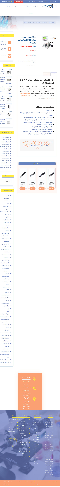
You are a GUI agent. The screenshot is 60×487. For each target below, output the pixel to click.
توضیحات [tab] (54, 74)
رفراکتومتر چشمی (5, 244)
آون (8, 308)
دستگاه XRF (6, 201)
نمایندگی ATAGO (30, 65)
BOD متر (7, 290)
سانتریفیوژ (7, 292)
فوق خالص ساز (6, 343)
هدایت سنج (6, 241)
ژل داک (7, 284)
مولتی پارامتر (6, 198)
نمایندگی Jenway (5, 156)
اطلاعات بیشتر (50, 188)
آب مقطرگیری (6, 279)
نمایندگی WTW (6, 139)
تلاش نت (37, 484)
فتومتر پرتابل (6, 271)
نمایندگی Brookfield (4, 146)
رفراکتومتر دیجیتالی (5, 265)
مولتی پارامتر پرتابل (5, 352)
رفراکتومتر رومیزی (30, 61)
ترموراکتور (7, 273)
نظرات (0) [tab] (47, 74)
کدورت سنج (6, 257)
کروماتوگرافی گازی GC (4, 317)
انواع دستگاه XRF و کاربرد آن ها (35, 445)
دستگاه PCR (6, 252)
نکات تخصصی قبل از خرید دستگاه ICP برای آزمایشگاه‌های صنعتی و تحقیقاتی (35, 428)
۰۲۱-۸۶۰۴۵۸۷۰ (26, 395)
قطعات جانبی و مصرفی (4, 298)
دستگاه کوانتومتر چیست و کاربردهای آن (35, 451)
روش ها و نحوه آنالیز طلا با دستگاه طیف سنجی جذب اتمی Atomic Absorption (35, 460)
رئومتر (8, 204)
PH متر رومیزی (6, 206)
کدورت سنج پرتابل (5, 233)
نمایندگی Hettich (5, 153)
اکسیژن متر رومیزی (5, 255)
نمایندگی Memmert (5, 163)
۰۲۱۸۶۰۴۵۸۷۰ (49, 98)
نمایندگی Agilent (5, 144)
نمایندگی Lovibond (5, 165)
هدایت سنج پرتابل (5, 303)
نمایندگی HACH (6, 137)
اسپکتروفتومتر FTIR (5, 338)
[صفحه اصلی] (53, 22)
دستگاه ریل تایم (5, 268)
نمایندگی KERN (6, 151)
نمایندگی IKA (6, 149)
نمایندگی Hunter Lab (4, 167)
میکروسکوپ (6, 330)
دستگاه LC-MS (6, 220)
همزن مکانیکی (6, 341)
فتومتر (8, 225)
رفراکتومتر (24, 61)
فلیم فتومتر (7, 214)
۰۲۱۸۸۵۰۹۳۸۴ (25, 96)
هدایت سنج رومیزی (5, 319)
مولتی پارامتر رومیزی (5, 335)
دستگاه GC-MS (6, 349)
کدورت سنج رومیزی (5, 249)
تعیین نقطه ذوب (5, 282)
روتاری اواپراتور (6, 247)
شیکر (8, 357)
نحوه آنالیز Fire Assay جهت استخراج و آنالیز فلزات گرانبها (36, 438)
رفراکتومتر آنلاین (5, 260)
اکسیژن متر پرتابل (5, 238)
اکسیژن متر (7, 209)
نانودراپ (7, 300)
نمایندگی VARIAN (5, 158)
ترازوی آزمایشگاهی (5, 295)
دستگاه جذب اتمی (5, 236)
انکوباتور (7, 217)
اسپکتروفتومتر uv (5, 228)
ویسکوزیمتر (6, 306)
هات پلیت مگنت (5, 325)
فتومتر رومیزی (6, 287)
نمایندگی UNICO (5, 160)
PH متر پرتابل (6, 222)
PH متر (8, 195)
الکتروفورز (7, 346)
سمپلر (8, 311)
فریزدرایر (7, 327)
